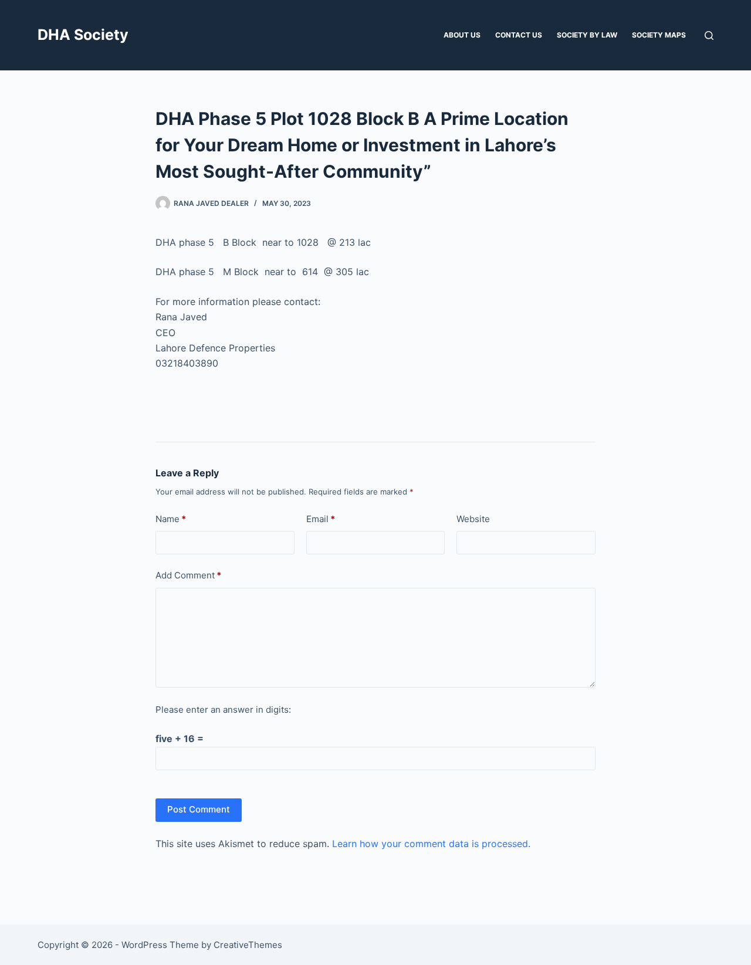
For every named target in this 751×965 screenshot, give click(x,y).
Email (320, 518)
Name (170, 518)
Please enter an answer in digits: (223, 709)
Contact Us (518, 35)
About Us (462, 35)
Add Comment (188, 575)
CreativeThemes (248, 944)
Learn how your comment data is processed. (431, 843)
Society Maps (659, 35)
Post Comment (198, 809)
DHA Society (83, 34)
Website (473, 518)
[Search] (709, 35)
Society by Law (587, 35)
